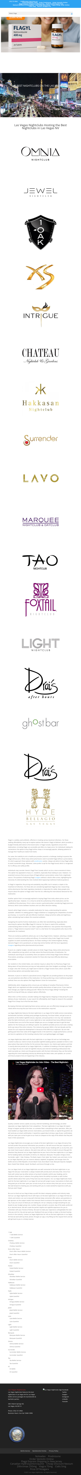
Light (9, 1324)
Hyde (9, 1291)
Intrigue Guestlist (15, 1305)
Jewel (10, 1308)
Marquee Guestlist (16, 1338)
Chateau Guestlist (15, 1246)
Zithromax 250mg (27, 1466)
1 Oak (10, 1232)
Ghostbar (11, 1274)
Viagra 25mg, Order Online (60, 5)
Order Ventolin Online (60, 2)
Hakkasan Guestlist (16, 1288)
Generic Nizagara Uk (44, 6)
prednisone (38, 861)
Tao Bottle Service (15, 1360)
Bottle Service (25, 1451)
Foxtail (10, 1266)
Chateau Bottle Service (17, 1243)
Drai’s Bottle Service (16, 1260)
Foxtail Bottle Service (16, 1268)
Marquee (11, 1333)
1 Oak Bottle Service (16, 1235)
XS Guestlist (13, 1372)
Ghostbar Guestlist (16, 1279)
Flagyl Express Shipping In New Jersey (31, 4)
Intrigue (10, 1299)
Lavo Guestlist (14, 1321)
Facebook (65, 1390)
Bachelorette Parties (39, 1451)
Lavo (9, 1316)
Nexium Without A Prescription (23, 5)
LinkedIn (65, 1399)
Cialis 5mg (32, 6)
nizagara (38, 877)
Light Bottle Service (16, 1327)
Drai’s (10, 1257)
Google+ (64, 1394)
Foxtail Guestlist (15, 1271)
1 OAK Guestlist (15, 1238)
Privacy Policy (53, 1451)
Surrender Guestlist (16, 1355)
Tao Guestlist (14, 1363)
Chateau (11, 1241)
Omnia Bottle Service (16, 1344)
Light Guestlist (14, 1330)
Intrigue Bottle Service (17, 1302)
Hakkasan (11, 1283)
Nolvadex (40, 1456)
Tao (9, 1358)
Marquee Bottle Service (17, 1335)
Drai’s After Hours (14, 1249)
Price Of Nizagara (39, 1469)
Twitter (64, 1392)
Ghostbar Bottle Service (17, 1276)
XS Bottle (12, 1369)
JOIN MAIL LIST (17, 1225)
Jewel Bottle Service (16, 1310)
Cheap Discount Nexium (59, 1464)
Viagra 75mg (46, 1466)
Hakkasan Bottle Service (17, 1285)
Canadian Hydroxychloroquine (27, 1464)
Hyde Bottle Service (16, 1293)
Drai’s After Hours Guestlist (18, 1254)
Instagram (65, 1397)
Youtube (65, 1401)
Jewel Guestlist (14, 1313)
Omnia (10, 1341)
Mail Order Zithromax (42, 5)
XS (9, 1366)
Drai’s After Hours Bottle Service (20, 1251)
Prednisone (54, 1456)
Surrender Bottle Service (18, 1352)
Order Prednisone (45, 2)
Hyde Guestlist (14, 1296)
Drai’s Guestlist (14, 1263)
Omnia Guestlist (15, 1347)
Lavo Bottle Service (16, 1318)
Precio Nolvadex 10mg (30, 2)
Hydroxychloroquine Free (54, 4)
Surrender (11, 1350)
